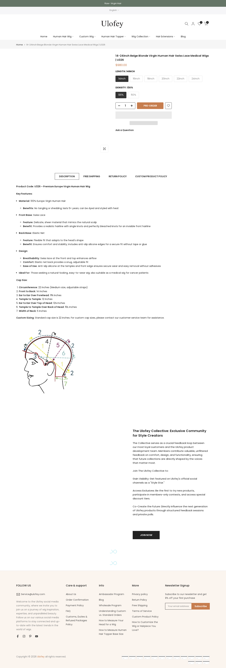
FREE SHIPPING (91, 176)
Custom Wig (86, 36)
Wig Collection (140, 36)
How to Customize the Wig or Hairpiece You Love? (145, 626)
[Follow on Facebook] (17, 636)
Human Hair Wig (62, 36)
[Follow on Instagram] (24, 636)
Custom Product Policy (145, 616)
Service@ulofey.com (33, 594)
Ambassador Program (111, 594)
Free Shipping (139, 605)
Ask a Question (124, 130)
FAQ (68, 611)
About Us (71, 594)
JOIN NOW (146, 535)
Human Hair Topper (112, 36)
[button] (143, 115)
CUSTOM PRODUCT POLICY (151, 176)
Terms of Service (142, 611)
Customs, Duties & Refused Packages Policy (76, 620)
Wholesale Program (110, 605)
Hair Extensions (164, 36)
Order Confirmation (77, 599)
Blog (183, 36)
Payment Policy (75, 605)
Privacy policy (140, 594)
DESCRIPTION (67, 176)
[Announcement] (113, 3)
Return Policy (139, 599)
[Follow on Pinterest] (30, 636)
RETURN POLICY (118, 176)
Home (43, 36)
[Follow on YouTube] (36, 636)
